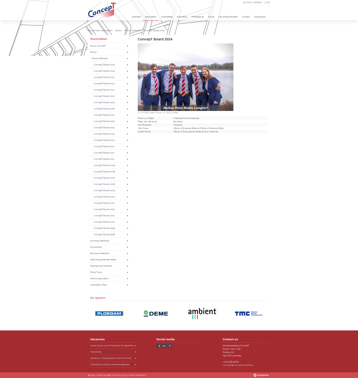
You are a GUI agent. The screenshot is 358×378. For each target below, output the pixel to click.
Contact (246, 17)
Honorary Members (99, 241)
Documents (96, 247)
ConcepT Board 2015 (104, 127)
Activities (136, 17)
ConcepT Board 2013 (104, 140)
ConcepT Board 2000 (104, 222)
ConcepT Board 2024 (104, 71)
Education (182, 17)
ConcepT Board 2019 (104, 102)
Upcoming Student (228, 17)
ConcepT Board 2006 (104, 184)
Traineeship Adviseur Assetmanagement (113, 364)
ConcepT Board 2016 (104, 121)
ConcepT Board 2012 (104, 146)
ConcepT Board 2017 (104, 115)
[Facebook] (159, 346)
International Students (101, 266)
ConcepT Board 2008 (104, 171)
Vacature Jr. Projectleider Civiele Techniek (113, 358)
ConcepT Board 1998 (104, 234)
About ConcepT (98, 46)
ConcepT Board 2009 (104, 165)
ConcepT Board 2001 (104, 215)
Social (211, 17)
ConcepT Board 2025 (104, 64)
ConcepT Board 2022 (104, 83)
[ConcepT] (102, 10)
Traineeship (102, 352)
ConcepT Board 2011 (104, 152)
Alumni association (99, 278)
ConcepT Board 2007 (104, 178)
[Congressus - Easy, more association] (261, 375)
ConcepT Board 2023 (104, 77)
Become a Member (99, 253)
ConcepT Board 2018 (104, 108)
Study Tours (96, 272)
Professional (198, 17)
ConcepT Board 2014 (104, 134)
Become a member (252, 2)
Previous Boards (132, 30)
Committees (167, 17)
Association (150, 17)
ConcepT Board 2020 (104, 96)
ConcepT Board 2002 (104, 209)
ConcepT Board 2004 (104, 196)
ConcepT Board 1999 (104, 228)
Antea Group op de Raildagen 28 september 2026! (113, 345)
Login (267, 2)
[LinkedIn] (164, 346)
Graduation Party (98, 285)
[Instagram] (170, 346)
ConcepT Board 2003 (104, 203)
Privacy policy (120, 375)
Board (118, 30)
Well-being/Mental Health (103, 259)
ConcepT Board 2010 (104, 159)
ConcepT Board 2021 (104, 90)
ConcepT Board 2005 (104, 190)
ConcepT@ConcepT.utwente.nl (238, 365)
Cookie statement (137, 375)
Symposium (260, 17)
